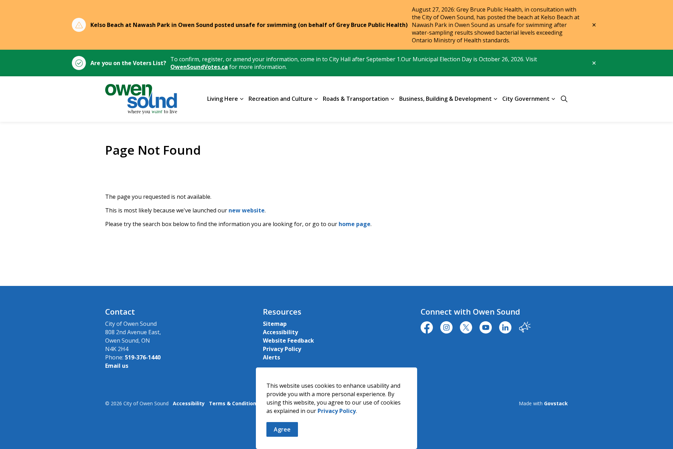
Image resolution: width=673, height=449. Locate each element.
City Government (526, 99)
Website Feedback (288, 340)
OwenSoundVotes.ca (199, 67)
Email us (116, 366)
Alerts (271, 357)
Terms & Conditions (234, 403)
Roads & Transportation (356, 99)
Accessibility (280, 332)
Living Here (222, 99)
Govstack (556, 403)
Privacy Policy (337, 411)
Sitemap (275, 324)
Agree (282, 429)
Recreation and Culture (280, 99)
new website (247, 210)
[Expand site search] (564, 99)
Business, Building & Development (445, 99)
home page (355, 224)
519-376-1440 (143, 357)
